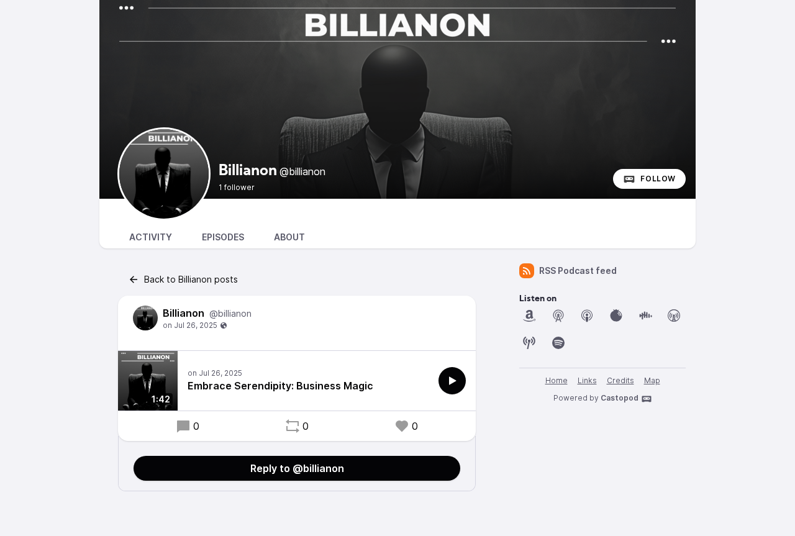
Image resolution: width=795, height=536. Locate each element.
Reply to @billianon (297, 468)
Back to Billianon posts (191, 279)
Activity (150, 237)
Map (652, 380)
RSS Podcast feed (578, 270)
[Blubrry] (616, 315)
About (289, 237)
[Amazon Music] (529, 315)
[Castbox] (645, 315)
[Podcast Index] (529, 343)
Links (587, 380)
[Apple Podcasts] (587, 315)
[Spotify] (558, 343)
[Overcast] (674, 315)
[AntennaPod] (558, 315)
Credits (620, 380)
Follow (658, 178)
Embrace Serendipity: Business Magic (280, 385)
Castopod (619, 397)
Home (556, 380)
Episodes (223, 237)
